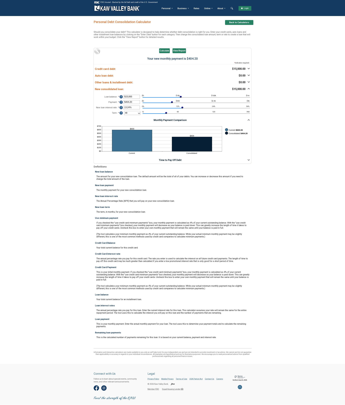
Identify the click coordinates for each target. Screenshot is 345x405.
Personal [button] (166, 8)
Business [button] (182, 8)
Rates (196, 8)
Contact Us (209, 379)
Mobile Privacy (167, 379)
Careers (219, 379)
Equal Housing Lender (171, 389)
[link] (239, 378)
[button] (172, 69)
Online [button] (207, 8)
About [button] (220, 8)
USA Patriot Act (196, 379)
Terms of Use (181, 379)
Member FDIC (153, 389)
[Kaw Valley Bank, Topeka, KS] (117, 8)
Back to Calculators (239, 22)
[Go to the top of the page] (239, 387)
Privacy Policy (153, 379)
